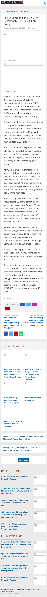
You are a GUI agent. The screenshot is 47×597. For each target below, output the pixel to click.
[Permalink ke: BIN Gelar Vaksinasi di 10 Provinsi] (34, 389)
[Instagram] (35, 305)
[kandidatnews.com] (12, 2)
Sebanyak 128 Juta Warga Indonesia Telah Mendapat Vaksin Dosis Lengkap (33, 374)
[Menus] (45, 3)
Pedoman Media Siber (23, 593)
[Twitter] (29, 305)
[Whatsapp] (21, 334)
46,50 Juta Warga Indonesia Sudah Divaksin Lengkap (11, 400)
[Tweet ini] (11, 334)
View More (23, 460)
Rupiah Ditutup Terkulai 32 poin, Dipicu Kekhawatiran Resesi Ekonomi (34, 320)
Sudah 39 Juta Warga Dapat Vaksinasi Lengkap (13, 423)
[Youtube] (8, 309)
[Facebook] (23, 305)
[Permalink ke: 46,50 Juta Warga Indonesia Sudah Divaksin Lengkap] (13, 389)
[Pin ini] (16, 334)
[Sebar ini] (6, 334)
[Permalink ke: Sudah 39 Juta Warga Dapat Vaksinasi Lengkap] (13, 412)
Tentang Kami (8, 593)
